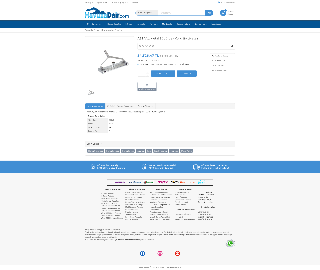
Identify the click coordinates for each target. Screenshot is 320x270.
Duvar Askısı (186, 151)
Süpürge (140, 151)
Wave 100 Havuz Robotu (111, 213)
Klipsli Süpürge (160, 151)
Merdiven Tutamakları (158, 202)
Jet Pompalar (130, 214)
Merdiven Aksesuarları (158, 200)
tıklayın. (185, 64)
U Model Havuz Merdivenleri (161, 195)
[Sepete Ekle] (163, 73)
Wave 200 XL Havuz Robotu (112, 218)
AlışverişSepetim (231, 13)
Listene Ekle (220, 61)
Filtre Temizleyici (181, 202)
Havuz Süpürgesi (95, 151)
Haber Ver (219, 66)
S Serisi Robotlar (107, 194)
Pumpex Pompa (131, 210)
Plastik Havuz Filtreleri (134, 192)
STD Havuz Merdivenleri (159, 192)
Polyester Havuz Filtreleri (135, 195)
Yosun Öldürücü (181, 197)
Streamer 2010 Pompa (134, 205)
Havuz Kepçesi (112, 151)
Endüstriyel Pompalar (133, 217)
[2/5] (142, 45)
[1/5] (140, 45)
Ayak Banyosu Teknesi (159, 212)
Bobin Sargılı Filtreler (133, 197)
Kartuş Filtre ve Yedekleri (135, 202)
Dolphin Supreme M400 (110, 211)
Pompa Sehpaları (132, 219)
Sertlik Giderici (180, 205)
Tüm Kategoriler (94, 24)
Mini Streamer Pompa (134, 207)
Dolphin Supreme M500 (110, 206)
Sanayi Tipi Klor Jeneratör (185, 219)
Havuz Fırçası (128, 151)
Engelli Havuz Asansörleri (160, 217)
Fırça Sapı (174, 151)
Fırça (149, 151)
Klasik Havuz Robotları (110, 201)
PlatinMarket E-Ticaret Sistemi (152, 267)
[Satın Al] (187, 73)
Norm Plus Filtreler (132, 200)
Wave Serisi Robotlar (109, 199)
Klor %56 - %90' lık (182, 192)
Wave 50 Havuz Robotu (110, 216)
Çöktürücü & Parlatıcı (183, 200)
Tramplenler (154, 210)
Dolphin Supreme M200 (110, 208)
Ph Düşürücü (180, 195)
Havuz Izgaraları (156, 207)
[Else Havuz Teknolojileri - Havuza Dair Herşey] (107, 18)
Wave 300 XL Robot (109, 203)
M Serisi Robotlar (108, 196)
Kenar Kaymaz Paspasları (160, 219)
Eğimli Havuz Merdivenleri (160, 197)
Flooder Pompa (131, 212)
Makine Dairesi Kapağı (159, 214)
